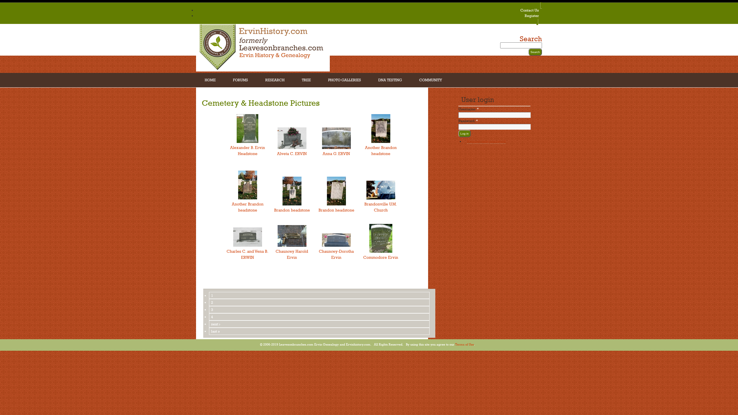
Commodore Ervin (380, 257)
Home (210, 80)
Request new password (486, 141)
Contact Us (529, 10)
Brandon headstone (292, 209)
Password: (468, 120)
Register (532, 15)
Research (275, 80)
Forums (240, 80)
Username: (468, 109)
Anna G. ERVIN (336, 153)
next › (215, 324)
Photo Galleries (344, 80)
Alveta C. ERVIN (292, 153)
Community (430, 80)
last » (215, 331)
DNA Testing (390, 80)
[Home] (263, 69)
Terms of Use (464, 344)
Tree (306, 80)
